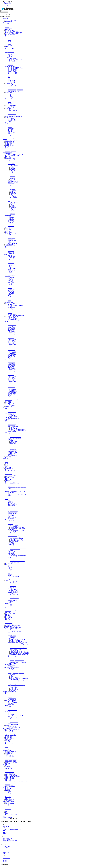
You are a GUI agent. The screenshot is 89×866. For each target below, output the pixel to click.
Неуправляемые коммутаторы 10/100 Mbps (19, 651)
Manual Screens (13, 442)
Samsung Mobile (11, 225)
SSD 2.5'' (9, 99)
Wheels (9, 301)
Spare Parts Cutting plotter (10, 482)
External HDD (10, 84)
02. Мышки (7, 276)
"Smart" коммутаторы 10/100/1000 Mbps (18, 648)
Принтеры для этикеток (13, 724)
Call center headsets (11, 329)
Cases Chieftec (10, 129)
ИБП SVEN (7, 619)
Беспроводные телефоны (10, 735)
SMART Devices (8, 228)
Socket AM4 (10, 49)
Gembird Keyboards (12, 264)
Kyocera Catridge (11, 543)
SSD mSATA (10, 103)
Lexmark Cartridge (11, 545)
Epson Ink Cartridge (14, 532)
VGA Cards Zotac (11, 115)
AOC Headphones (11, 362)
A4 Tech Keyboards (11, 256)
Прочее (6, 564)
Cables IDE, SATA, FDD (10, 773)
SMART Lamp (8, 230)
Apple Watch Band (11, 235)
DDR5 (9, 79)
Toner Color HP (13, 587)
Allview (9, 216)
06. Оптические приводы (10, 105)
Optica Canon (12, 427)
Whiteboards (10, 454)
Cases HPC (10, 133)
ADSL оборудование (12, 630)
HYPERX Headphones (12, 353)
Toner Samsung (11, 596)
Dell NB (7, 27)
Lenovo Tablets (11, 251)
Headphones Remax (11, 345)
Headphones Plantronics (12, 343)
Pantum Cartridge (11, 552)
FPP (8, 804)
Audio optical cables (9, 767)
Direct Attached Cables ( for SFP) (14, 631)
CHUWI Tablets (11, 250)
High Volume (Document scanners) (14, 727)
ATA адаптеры (13, 636)
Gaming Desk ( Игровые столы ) (11, 732)
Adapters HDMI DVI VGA (10, 751)
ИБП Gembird (8, 616)
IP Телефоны (12, 637)
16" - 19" (9, 41)
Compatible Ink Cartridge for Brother (17, 521)
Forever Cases (13, 169)
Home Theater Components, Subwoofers (15, 305)
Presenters (10, 439)
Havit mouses (10, 285)
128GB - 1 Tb (8, 461)
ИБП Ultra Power (8, 621)
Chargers (9, 792)
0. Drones (7, 408)
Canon (9, 748)
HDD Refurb (10, 97)
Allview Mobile (11, 217)
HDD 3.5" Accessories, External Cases (15, 90)
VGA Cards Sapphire (12, 114)
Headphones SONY (11, 347)
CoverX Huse (12, 204)
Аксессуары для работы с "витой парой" (16, 681)
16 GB (6, 462)
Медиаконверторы (11, 657)
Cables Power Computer (10, 774)
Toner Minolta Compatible (13, 592)
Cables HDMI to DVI (9, 772)
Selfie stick (10, 180)
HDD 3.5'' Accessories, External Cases (15, 89)
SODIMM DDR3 (11, 80)
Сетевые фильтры (9, 624)
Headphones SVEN (11, 348)
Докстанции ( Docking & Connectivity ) (13, 33)
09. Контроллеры (8, 117)
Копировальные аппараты (10, 700)
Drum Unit (10, 569)
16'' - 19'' (9, 40)
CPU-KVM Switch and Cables (11, 757)
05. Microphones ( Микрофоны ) (11, 321)
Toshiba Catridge (11, 558)
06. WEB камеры (8, 400)
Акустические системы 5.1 (13, 320)
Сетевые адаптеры (11, 658)
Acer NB (7, 23)
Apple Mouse (10, 279)
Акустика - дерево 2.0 (12, 317)
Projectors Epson (11, 447)
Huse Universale (13, 171)
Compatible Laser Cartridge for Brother (17, 523)
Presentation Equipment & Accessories (15, 438)
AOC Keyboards (11, 259)
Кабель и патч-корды (12, 686)
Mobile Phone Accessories (10, 158)
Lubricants (10, 574)
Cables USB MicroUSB (10, 778)
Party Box (10, 306)
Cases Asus (10, 127)
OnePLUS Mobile (11, 223)
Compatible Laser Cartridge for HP (17, 538)
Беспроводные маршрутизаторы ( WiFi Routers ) (17, 642)
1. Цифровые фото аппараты (11, 413)
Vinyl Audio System (11, 314)
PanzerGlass (12, 194)
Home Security (8, 157)
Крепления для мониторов (10, 151)
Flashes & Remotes (11, 425)
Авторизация (8, 4)
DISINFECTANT (8, 476)
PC (6, 812)
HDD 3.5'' (10, 95)
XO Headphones (11, 358)
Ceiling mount (10, 433)
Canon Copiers (11, 701)
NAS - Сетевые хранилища (13, 91)
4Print (9, 500)
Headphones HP (11, 337)
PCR (9, 578)
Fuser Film (10, 570)
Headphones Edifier (11, 334)
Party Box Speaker (11, 307)
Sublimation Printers (14, 722)
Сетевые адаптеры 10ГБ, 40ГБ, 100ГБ (18, 662)
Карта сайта (5, 847)
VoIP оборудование (12, 635)
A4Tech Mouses (11, 277)
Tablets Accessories (9, 244)
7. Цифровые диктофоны (10, 420)
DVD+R (9, 488)
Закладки (5, 860)
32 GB (6, 463)
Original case (12, 174)
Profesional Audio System (13, 309)
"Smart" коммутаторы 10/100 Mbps (17, 647)
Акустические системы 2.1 (13, 319)
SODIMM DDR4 (11, 81)
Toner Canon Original (12, 583)
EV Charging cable (9, 785)
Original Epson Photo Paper (13, 511)
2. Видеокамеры (8, 417)
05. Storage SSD (8, 98)
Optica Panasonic (13, 428)
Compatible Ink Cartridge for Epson (17, 530)
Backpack (10, 44)
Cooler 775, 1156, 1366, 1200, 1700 (15, 59)
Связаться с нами (6, 846)
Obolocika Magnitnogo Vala (13, 576)
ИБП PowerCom (8, 617)
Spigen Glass (12, 195)
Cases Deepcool (11, 131)
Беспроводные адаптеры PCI (16, 640)
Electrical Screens (13, 441)
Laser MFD (10, 707)
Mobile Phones (8, 215)
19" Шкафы (12, 674)
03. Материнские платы (10, 66)
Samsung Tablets (11, 252)
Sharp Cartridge (11, 557)
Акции (4, 853)
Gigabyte (9, 266)
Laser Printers (10, 718)
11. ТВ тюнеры (8, 123)
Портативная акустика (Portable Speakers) (16, 315)
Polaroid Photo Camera (12, 416)
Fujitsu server (7, 798)
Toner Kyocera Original (12, 590)
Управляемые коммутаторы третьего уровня (19, 654)
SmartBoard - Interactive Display (11, 148)
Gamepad (9, 300)
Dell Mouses (10, 281)
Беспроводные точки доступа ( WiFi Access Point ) (18, 643)
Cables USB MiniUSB (9, 779)
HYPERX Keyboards (12, 268)
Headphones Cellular (12, 332)
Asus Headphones (11, 327)
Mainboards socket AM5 (12, 73)
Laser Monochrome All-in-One (14, 709)
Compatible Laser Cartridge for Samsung (18, 555)
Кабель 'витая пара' (14, 687)
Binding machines (8, 474)
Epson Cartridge (11, 529)
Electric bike (7, 156)
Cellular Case (12, 166)
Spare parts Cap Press (12, 699)
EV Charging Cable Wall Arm (11, 814)
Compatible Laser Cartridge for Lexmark (18, 548)
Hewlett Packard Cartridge (13, 536)
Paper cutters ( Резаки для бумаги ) (12, 734)
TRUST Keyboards (11, 275)
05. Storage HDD (8, 92)
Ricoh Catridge (11, 553)
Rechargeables (10, 794)
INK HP (9, 606)
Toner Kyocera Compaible (13, 589)
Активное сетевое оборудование (12, 628)
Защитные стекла (11, 184)
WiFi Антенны (11, 638)
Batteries (9, 791)
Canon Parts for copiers (12, 702)
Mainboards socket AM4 (12, 72)
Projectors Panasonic (12, 451)
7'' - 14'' (9, 42)
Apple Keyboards (11, 260)
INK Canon (10, 604)
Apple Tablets (10, 248)
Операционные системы (10, 803)
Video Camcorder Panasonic (13, 418)
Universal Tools (8, 789)
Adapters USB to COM (9, 755)
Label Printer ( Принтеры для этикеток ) (16, 715)
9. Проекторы (8, 432)
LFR (9, 573)
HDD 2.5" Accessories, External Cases (15, 87)
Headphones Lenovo (12, 340)
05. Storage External (9, 83)
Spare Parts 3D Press (12, 698)
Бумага (6, 499)
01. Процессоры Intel (9, 52)
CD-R (9, 486)
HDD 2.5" (10, 94)
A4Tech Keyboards (11, 257)
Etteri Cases (12, 168)
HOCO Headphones (12, 352)
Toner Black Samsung (14, 598)
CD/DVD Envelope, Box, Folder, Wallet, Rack (17, 487)
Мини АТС (7, 740)
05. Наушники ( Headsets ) (10, 359)
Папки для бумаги (9, 563)
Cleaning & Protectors (12, 424)
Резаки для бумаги (9, 744)
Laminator (7, 692)
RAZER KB (10, 272)
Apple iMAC (7, 810)
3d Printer (10, 712)
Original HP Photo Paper (12, 512)
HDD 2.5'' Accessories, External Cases (15, 86)
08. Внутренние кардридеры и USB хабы (13, 116)
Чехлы (6, 46)
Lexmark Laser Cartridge (15, 549)
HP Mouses (10, 288)
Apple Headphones (11, 326)
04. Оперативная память (10, 75)
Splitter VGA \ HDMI (12, 120)
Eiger (11, 188)
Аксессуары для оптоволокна (14, 677)
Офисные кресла (8, 742)
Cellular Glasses (13, 186)
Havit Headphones (11, 331)
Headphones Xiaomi (12, 351)
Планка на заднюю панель (10, 786)
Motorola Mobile (11, 221)
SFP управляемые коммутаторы (16, 649)
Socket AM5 (10, 50)
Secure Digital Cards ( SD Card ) (11, 470)
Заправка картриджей (7, 841)
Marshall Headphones (12, 355)
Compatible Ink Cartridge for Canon (17, 527)
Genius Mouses (11, 284)
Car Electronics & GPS (9, 153)
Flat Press (9, 695)
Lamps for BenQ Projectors (15, 436)
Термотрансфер (11, 518)
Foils (6, 478)
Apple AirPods (10, 160)
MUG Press (10, 697)
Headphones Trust (11, 350)
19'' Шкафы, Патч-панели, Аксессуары (16, 668)
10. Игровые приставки (10, 403)
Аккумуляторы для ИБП (10, 613)
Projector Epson (13, 449)
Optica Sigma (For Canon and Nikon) (17, 429)
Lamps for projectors (12, 434)
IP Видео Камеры (11, 665)
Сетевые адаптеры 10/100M (16, 661)
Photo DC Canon (11, 414)
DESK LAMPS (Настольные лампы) (12, 730)
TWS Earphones (11, 357)
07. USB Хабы (8, 402)
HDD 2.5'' (10, 93)
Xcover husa (12, 179)
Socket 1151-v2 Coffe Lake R (13, 53)
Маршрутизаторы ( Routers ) (13, 656)
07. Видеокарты (8, 108)
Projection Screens (11, 440)
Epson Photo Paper (11, 505)
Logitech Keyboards (12, 271)
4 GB (6, 464)
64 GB (6, 465)
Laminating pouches (11, 507)
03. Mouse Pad (8, 297)
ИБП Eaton (7, 615)
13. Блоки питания (9, 136)
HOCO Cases (12, 170)
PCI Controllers (11, 118)
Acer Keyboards (11, 258)
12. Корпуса (7, 124)
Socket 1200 (10, 54)
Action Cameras (8, 456)
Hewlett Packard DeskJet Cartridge (17, 539)
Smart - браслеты (11, 238)
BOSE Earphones (11, 328)
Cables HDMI (8, 770)
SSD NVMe (10, 104)
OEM (9, 805)
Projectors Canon (11, 446)
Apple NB (7, 24)
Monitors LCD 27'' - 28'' (10, 144)
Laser (9, 716)
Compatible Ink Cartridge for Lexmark (17, 546)
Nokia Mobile (10, 222)
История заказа (6, 859)
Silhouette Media (11, 515)
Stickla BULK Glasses (14, 197)
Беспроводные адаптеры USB (16, 641)
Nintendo (9, 404)
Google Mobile (11, 219)
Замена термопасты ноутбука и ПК (10, 840)
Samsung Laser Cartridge (15, 556)
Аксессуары (12, 670)
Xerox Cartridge (11, 559)
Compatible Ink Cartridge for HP (16, 537)
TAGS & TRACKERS (12, 243)
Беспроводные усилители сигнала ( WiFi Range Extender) (19, 644)
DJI (8, 409)
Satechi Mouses (11, 293)
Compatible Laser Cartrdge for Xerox (17, 561)
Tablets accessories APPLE (10, 245)
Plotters (9, 723)
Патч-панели (12, 672)
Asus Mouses (10, 280)
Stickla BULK (13, 196)
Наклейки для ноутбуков (10, 34)
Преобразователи (8, 623)
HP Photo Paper (11, 506)
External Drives (11, 107)
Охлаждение (8, 35)
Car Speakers (10, 304)
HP (8, 286)
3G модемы (10, 629)
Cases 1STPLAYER (12, 126)
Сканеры (7, 725)
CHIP (9, 565)
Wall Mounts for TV (9, 21)
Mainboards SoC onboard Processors (15, 67)
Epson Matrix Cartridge (14, 534)
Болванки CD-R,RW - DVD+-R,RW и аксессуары (15, 483)
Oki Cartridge (10, 550)
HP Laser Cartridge (14, 541)
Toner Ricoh (10, 595)
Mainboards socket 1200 (12, 69)
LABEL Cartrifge (11, 544)
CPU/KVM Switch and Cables (11, 759)
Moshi (11, 191)
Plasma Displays (8, 146)
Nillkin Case (12, 173)
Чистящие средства (9, 607)
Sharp (9, 749)
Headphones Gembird (12, 335)
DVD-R (9, 490)
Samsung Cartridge (11, 554)
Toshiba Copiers (11, 704)
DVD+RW (10, 489)
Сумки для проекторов (12, 455)
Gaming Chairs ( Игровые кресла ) (12, 731)
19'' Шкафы (12, 669)
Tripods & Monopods (12, 431)
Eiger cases (12, 167)
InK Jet (9, 713)
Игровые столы (8, 737)
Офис (6, 806)
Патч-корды (12, 690)
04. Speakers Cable (9, 302)
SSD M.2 (9, 102)
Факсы (6, 747)
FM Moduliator (8, 788)
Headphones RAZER (12, 344)
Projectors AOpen (11, 445)
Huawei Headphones (12, 390)
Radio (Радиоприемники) (13, 310)
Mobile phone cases (11, 164)
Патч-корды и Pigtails (14, 679)
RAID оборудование (9, 799)
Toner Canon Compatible (12, 582)
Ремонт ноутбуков (6, 839)
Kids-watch (10, 236)
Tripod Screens (13, 443)
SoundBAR (10, 313)
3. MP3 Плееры (8, 419)
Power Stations (8, 611)
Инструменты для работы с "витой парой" (16, 685)
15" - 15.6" (10, 39)
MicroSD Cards (8, 469)
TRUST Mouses (11, 295)
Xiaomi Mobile (11, 226)
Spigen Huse (12, 178)
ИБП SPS (7, 618)
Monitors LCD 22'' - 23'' (10, 142)
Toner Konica (10, 588)
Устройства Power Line (12, 663)
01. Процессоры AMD (9, 48)
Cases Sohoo (10, 134)
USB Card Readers (9, 471)
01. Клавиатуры (8, 255)
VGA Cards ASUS (11, 109)
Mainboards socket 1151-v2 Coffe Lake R (16, 68)
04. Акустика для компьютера (11, 316)
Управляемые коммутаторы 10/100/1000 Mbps (19, 653)
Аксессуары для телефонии (13, 682)
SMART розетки (8, 232)
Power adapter (8, 763)
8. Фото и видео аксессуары (11, 421)
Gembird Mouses (11, 283)
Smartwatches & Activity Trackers (11, 233)
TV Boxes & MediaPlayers (10, 20)
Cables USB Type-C (9, 780)
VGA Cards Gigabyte (12, 111)
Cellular (11, 185)
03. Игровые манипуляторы (11, 298)
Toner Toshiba (10, 601)
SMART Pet (7, 231)
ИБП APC (7, 614)
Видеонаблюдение (9, 664)
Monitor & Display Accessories (11, 140)
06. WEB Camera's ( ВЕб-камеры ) (12, 399)
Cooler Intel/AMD (11, 61)
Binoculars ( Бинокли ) (9, 457)
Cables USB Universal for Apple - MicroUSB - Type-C (16, 781)
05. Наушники (8, 323)
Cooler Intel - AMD (11, 60)
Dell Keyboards (11, 263)
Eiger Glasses (12, 189)
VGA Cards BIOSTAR (12, 110)
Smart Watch (10, 239)
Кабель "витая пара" (14, 688)
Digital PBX (10, 741)
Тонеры (6, 580)
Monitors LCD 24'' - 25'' (10, 143)
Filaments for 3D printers (10, 477)
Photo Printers (10, 720)
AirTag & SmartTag (11, 159)
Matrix (9, 719)
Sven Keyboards (11, 273)
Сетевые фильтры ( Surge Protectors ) (12, 625)
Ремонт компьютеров (7, 838)
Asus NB (7, 25)
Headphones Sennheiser (12, 346)
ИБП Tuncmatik (8, 620)
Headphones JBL (11, 338)
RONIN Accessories (12, 412)
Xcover (11, 198)
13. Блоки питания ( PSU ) (10, 137)
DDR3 (9, 77)
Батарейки (7, 790)
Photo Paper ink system (12, 513)
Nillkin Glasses (13, 193)
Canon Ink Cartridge (14, 525)
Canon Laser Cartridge (14, 526)
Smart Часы (10, 241)
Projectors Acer (11, 444)
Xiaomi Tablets (11, 253)
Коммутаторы (10, 645)
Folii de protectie (8, 479)
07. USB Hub (8, 401)
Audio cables (7, 766)
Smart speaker (10, 312)
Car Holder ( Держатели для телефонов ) (16, 163)
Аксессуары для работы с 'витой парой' (16, 680)
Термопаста (10, 65)
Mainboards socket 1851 (12, 71)
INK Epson (10, 605)
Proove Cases (12, 177)
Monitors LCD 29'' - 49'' (10, 145)
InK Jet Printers (11, 714)
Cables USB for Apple (9, 777)
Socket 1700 (10, 55)
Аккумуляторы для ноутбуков (11, 31)
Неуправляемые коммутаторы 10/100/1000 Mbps (20, 652)
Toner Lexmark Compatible (13, 591)
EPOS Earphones (11, 330)
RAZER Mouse (11, 292)
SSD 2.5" (9, 101)
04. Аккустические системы (11, 303)
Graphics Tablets (8, 406)
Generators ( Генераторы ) (10, 610)
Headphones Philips (11, 342)
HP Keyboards (10, 267)
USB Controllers (11, 121)
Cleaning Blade (11, 566)
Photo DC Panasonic (12, 415)
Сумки (6, 36)
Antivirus (7, 802)
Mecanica (9, 575)
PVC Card (7, 481)
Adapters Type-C (8, 754)
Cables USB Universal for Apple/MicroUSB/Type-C (15, 782)
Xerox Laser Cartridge (14, 562)
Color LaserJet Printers (14, 717)
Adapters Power (8, 753)
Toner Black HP (13, 586)
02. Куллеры (7, 57)
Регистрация (8, 3)
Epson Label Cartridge (14, 533)
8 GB (6, 466)
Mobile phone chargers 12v (10, 760)
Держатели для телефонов (13, 182)
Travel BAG (10, 45)
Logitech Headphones (12, 354)
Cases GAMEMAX (11, 132)
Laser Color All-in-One (12, 710)
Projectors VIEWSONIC (12, 452)
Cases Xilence (10, 135)
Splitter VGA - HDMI (12, 119)
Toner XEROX (11, 602)
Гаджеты (7, 246)
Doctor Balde (10, 568)
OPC (9, 577)
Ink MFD (9, 706)
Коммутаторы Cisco (14, 650)
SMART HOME (8, 229)
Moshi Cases (12, 172)
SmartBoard (7, 147)
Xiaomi (9, 296)
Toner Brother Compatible (13, 581)
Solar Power (7, 612)
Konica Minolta (11, 542)
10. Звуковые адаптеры (10, 122)
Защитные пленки (11, 183)
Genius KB (10, 265)
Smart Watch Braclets (12, 240)
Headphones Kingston (12, 339)
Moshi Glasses (13, 192)
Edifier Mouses (11, 282)
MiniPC (6, 811)
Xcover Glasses (13, 199)
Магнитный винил (12, 517)
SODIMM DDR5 (11, 82)
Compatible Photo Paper (12, 504)
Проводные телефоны (9, 743)
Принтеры (7, 711)
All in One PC (8, 809)
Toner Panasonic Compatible (13, 594)
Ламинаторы (8, 739)
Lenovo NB (7, 29)
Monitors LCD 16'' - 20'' (10, 141)
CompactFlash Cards (9, 468)
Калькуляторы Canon (9, 738)
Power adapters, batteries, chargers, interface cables (17, 430)
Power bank (7, 227)
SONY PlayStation (11, 405)
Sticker (9, 516)
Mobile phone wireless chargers (11, 762)
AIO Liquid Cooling (12, 58)
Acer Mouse (10, 278)
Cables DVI (7, 769)
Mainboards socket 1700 (12, 70)
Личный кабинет (6, 858)
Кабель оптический (14, 689)
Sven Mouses (10, 294)
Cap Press (10, 694)
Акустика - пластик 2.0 (12, 318)
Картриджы (7, 519)
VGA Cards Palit (11, 112)
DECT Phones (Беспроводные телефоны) (13, 729)
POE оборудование (12, 632)
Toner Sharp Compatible (12, 600)
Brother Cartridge (11, 520)
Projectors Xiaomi (11, 453)
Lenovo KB (10, 269)
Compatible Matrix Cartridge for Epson (17, 531)
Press (6, 693)
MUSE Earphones (11, 356)
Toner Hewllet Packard (12, 585)
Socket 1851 (10, 56)
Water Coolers (10, 64)
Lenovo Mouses (11, 290)
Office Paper (7, 480)
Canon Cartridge (11, 524)
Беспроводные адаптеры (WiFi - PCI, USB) (16, 639)
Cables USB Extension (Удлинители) (12, 776)
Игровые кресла (8, 736)
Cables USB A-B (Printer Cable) (11, 775)
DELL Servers (8, 797)
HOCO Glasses (13, 190)
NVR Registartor (11, 666)
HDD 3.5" (10, 96)
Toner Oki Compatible (12, 593)
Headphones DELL (11, 333)
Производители (6, 852)
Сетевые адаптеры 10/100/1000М (17, 660)
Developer (10, 567)
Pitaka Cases (12, 176)
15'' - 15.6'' (10, 37)
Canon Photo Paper (11, 503)
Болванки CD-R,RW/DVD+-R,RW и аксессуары (15, 491)
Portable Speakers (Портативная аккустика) (16, 308)
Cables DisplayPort (9, 768)
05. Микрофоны (8, 322)
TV (6, 19)
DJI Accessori (10, 410)
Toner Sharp (10, 599)
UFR (9, 579)
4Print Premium (11, 501)
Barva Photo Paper (11, 502)
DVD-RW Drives (11, 106)
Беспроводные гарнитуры (13, 181)
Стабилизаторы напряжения (11, 626)
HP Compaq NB (8, 28)
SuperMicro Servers (9, 800)
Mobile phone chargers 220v (10, 761)
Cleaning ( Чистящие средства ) (11, 475)
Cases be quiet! (11, 128)
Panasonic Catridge (11, 551)
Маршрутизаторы (11, 655)
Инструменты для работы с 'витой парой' (16, 683)
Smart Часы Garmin (11, 242)
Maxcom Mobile (11, 220)
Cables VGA (7, 784)
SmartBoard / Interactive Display (11, 149)
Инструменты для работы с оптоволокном (19, 678)
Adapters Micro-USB (9, 752)
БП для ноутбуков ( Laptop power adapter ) (13, 32)
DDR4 (9, 78)
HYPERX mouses (11, 289)
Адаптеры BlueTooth (9, 30)
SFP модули (10, 633)
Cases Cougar (10, 130)
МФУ (6, 705)
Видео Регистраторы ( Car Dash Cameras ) (16, 154)
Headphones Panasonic (12, 341)
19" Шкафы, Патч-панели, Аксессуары (16, 673)
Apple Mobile (10, 218)
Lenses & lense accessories (13, 426)
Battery (9, 161)
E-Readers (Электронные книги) (12, 155)
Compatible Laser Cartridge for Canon (17, 528)
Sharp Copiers (10, 703)
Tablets (6, 247)
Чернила (7, 603)
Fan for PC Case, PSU (12, 62)
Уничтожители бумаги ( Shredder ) (12, 745)
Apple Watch (10, 234)
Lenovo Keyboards (11, 270)
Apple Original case (14, 165)
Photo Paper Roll (11, 514)
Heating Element (11, 571)
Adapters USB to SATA (10, 756)
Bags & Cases (10, 422)
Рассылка (5, 861)
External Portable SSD (12, 85)
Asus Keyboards (11, 261)
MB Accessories (11, 74)
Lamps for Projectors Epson (15, 437)
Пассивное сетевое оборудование (12, 667)
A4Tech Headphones (12, 325)
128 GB (6, 459)
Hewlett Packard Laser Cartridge (16, 540)
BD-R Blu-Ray (11, 484)
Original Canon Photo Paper (13, 509)
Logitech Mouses (11, 291)
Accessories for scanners (12, 726)
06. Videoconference (9, 397)
